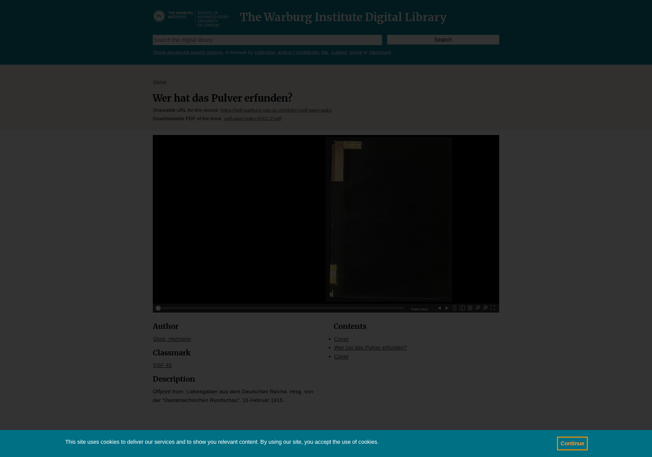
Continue (572, 443)
